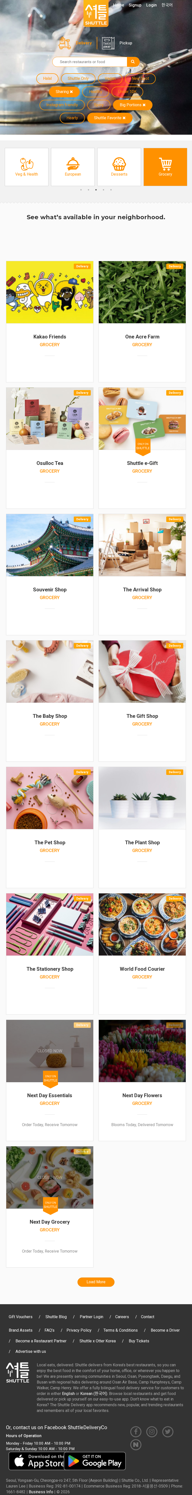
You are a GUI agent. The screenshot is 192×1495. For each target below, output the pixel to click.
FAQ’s (49, 1330)
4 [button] (103, 189)
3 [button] (96, 189)
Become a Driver (165, 1330)
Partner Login (91, 1316)
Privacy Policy (79, 1330)
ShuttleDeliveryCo (87, 1427)
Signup (135, 5)
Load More (96, 1282)
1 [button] (81, 189)
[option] (26, 167)
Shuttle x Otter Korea (98, 1341)
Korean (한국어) (93, 1393)
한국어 (167, 5)
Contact (147, 1316)
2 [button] (88, 189)
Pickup (126, 43)
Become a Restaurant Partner (41, 1341)
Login (151, 5)
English (68, 1393)
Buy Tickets (139, 1341)
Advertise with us (31, 1351)
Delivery (84, 43)
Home (118, 5)
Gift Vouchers (20, 1316)
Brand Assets (20, 1330)
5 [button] (111, 189)
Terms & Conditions (121, 1330)
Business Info (41, 1492)
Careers (122, 1316)
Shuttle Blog (56, 1316)
